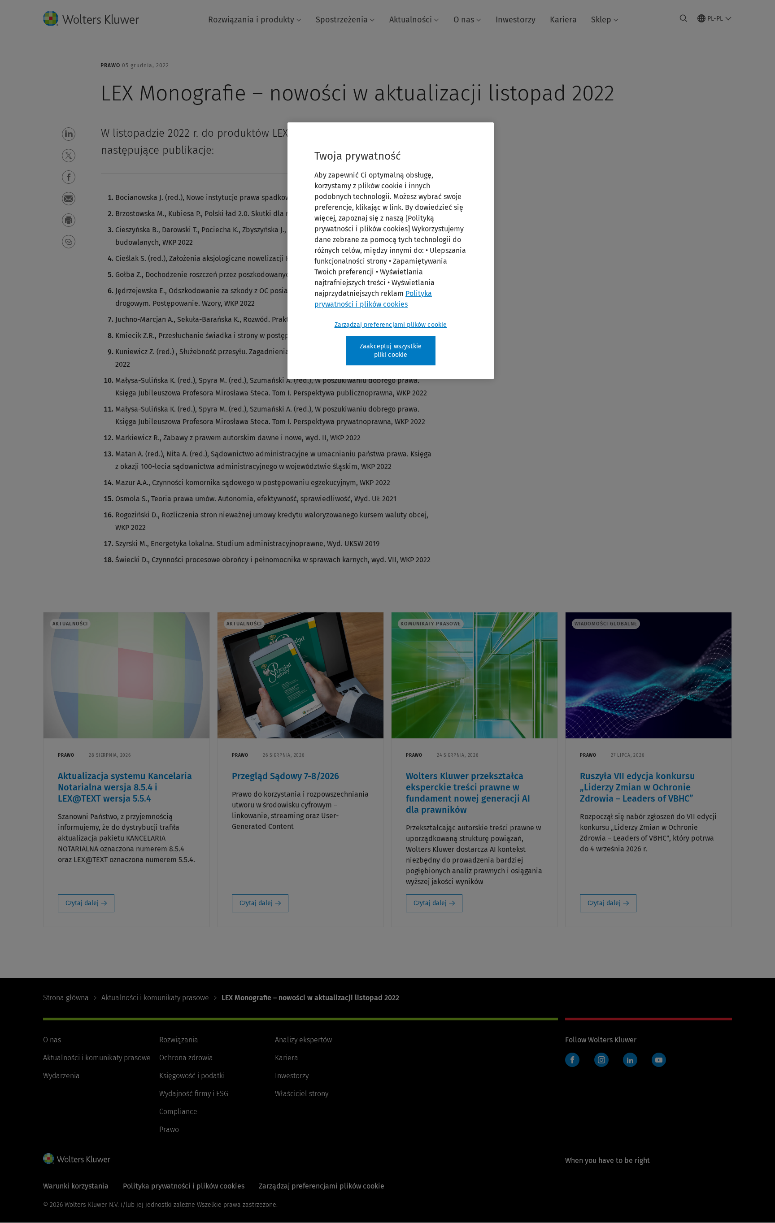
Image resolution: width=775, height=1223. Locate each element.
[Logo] (98, 18)
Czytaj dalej (82, 903)
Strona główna (66, 997)
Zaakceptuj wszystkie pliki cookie (391, 351)
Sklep (601, 20)
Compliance (178, 1111)
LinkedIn (630, 1060)
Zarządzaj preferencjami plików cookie (391, 325)
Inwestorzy (516, 20)
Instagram (601, 1060)
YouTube (659, 1060)
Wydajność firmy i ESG (193, 1093)
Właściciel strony (301, 1093)
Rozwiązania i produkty (251, 20)
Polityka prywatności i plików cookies (183, 1186)
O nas (463, 20)
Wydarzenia (61, 1075)
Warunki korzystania (76, 1186)
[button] (68, 134)
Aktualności (410, 20)
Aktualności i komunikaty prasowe (155, 997)
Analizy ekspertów (303, 1040)
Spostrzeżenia (342, 20)
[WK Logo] (76, 1158)
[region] (390, 250)
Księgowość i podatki (192, 1075)
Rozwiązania (178, 1040)
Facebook (572, 1060)
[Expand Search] (683, 18)
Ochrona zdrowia (186, 1058)
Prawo (169, 1129)
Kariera (563, 20)
